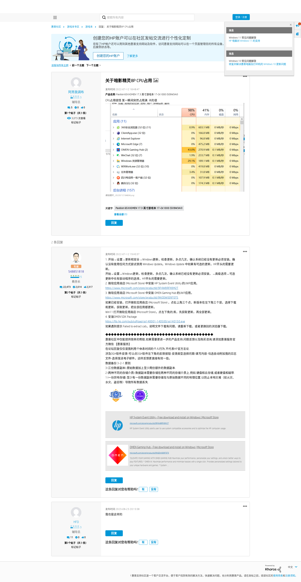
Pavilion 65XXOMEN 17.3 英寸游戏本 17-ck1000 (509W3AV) (149, 208)
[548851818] (76, 257)
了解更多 (132, 55)
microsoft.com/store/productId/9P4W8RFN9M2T (149, 423)
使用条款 (278, 575)
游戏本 (89, 26)
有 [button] (143, 489)
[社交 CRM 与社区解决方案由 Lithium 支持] (273, 568)
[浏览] (54, 17)
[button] (245, 76)
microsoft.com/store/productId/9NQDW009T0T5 (149, 452)
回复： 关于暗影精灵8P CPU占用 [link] (116, 26)
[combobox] (147, 17)
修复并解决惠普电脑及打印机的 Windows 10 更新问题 (257, 64)
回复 (114, 223)
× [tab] (290, 24)
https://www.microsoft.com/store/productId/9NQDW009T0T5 (141, 297)
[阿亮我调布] (76, 82)
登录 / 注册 (241, 17)
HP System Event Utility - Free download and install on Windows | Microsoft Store (174, 417)
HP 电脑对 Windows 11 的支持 (244, 40)
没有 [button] (153, 489)
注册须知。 (291, 575)
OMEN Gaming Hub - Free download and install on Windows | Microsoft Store (172, 447)
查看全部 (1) (120, 214)
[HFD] (76, 512)
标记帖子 (76, 122)
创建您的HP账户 (108, 56)
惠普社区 (56, 26)
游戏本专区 (73, 26)
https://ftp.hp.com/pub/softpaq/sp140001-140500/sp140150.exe (145, 321)
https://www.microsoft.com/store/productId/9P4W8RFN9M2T (141, 288)
